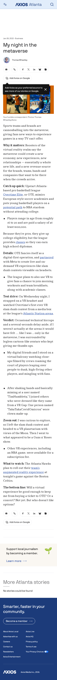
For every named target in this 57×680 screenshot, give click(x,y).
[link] (6, 69)
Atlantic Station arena (38, 313)
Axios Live (30, 631)
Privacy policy (32, 642)
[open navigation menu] (5, 4)
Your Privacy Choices (35, 652)
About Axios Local (10, 631)
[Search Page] (52, 4)
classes (20, 242)
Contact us (8, 647)
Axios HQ (29, 636)
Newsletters (8, 652)
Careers (6, 642)
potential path (12, 207)
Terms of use (31, 647)
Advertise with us (10, 636)
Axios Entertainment (11, 657)
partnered (47, 257)
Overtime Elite (13, 194)
